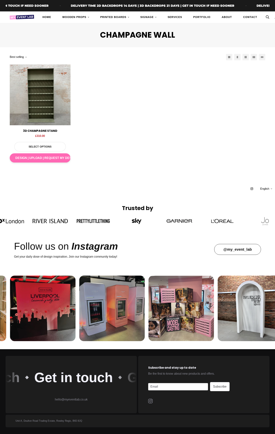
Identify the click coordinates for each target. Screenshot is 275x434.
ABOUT (227, 17)
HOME (46, 17)
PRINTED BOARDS (113, 17)
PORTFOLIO (201, 17)
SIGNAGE (147, 17)
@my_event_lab (237, 249)
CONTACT (250, 17)
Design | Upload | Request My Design (43, 158)
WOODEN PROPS (74, 17)
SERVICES (175, 17)
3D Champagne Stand (40, 131)
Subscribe (220, 386)
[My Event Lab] (22, 17)
